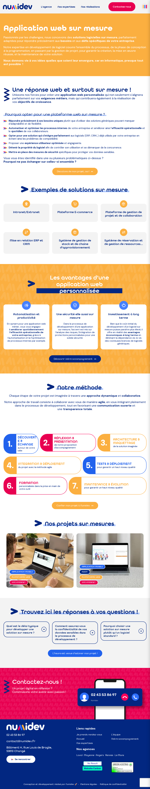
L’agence (46, 6)
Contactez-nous (122, 6)
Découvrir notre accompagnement (73, 358)
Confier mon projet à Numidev (73, 505)
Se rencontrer (23, 759)
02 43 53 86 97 (15, 735)
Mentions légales (88, 784)
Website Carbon (92, 768)
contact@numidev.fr (20, 741)
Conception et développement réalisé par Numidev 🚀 (50, 784)
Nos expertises (66, 6)
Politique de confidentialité (113, 784)
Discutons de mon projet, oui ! (73, 171)
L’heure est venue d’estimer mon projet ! (75, 653)
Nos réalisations (90, 6)
